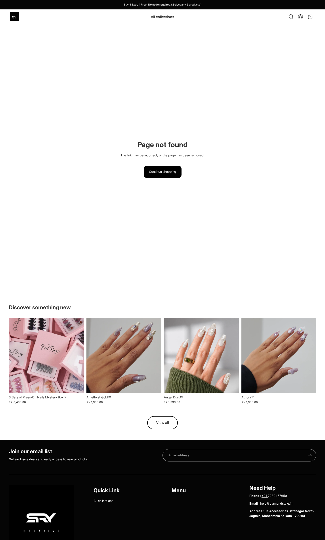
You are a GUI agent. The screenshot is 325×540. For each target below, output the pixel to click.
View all (162, 422)
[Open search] (291, 17)
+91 (265, 496)
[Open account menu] (300, 17)
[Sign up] (310, 455)
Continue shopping (162, 171)
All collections (103, 501)
